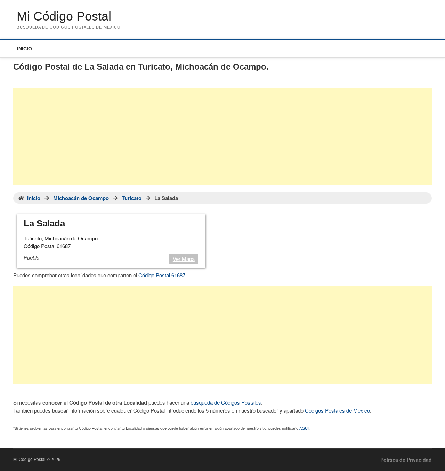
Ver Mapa (184, 258)
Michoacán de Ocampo (81, 198)
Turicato (131, 198)
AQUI (304, 428)
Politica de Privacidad (406, 459)
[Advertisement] (222, 136)
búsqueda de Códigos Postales (226, 402)
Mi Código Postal (64, 16)
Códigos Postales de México (337, 410)
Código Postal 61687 (161, 275)
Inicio (24, 48)
